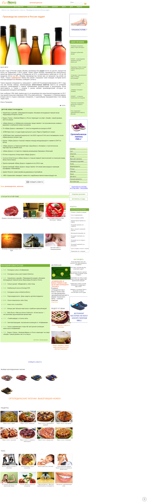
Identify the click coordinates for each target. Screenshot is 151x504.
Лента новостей (18, 6)
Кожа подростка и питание (45, 466)
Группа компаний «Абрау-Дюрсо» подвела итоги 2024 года (23, 163)
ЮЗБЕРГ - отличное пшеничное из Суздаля (78, 97)
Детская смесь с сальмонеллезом (55, 248)
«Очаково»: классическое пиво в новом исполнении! (78, 76)
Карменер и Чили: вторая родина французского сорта (78, 68)
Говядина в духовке (77, 161)
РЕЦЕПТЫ (73, 206)
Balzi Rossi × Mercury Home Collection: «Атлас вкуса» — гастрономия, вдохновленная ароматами (24, 313)
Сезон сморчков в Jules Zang (15, 300)
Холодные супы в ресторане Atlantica (18, 274)
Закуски (72, 171)
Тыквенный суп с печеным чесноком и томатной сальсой (79, 252)
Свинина (83, 209)
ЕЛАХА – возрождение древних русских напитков (78, 60)
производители (10, 186)
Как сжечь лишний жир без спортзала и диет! (78, 268)
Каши (72, 174)
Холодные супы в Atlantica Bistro (16, 292)
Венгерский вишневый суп (78, 233)
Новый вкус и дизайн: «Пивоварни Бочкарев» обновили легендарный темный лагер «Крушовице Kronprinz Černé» (31, 113)
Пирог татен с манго (9, 423)
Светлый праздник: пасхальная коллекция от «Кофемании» (25, 322)
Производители (32, 6)
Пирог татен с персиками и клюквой (46, 424)
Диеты (64, 6)
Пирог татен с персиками (64, 423)
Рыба (72, 164)
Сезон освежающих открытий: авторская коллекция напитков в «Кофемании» (23, 327)
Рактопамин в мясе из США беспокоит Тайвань (55, 219)
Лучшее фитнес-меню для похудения (27, 485)
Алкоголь (22, 10)
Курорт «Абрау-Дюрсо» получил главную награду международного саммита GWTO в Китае (32, 141)
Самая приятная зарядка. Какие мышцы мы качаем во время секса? (64, 468)
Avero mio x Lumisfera (12, 304)
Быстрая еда (74, 181)
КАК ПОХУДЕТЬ (78, 259)
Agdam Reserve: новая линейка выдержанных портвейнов (22, 172)
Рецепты (79, 6)
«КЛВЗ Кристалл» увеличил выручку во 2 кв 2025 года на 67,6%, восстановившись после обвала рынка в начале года (33, 136)
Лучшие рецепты (76, 179)
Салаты (72, 149)
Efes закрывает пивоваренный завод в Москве (78, 112)
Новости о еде (5, 10)
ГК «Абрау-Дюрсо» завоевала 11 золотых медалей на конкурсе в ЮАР (27, 128)
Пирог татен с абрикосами (45, 440)
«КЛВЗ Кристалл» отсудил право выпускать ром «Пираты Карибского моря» (29, 132)
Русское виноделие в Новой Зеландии (77, 84)
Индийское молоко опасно (33, 248)
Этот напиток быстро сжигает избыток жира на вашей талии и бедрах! (78, 273)
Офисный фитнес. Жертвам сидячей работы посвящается (45, 485)
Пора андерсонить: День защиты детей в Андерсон (23, 296)
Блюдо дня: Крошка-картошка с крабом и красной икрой (24, 308)
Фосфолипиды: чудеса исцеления (27, 467)
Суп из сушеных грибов (77, 218)
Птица (72, 169)
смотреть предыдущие (40, 340)
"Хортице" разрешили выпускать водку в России (77, 104)
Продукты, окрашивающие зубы (64, 485)
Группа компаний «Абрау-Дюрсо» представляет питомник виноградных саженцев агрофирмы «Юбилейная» (31, 167)
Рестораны (44, 6)
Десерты (73, 176)
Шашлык (73, 154)
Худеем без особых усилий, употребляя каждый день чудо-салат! (78, 285)
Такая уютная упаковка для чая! (33, 218)
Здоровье (55, 6)
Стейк (72, 156)
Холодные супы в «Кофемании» (16, 270)
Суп (71, 151)
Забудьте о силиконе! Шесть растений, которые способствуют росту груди (78, 291)
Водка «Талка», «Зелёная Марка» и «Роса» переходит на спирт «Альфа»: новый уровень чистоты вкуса (32, 119)
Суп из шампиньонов (76, 215)
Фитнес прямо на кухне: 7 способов (9, 467)
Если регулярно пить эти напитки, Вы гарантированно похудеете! (78, 263)
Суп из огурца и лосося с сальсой (80, 248)
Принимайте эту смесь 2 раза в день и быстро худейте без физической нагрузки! (78, 279)
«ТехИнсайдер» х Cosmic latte (15, 318)
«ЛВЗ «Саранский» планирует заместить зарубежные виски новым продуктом (30, 175)
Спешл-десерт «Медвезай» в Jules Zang (19, 284)
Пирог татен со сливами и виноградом (27, 440)
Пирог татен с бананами (64, 440)
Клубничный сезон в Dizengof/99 (16, 288)
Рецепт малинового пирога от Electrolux (61, 326)
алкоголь (20, 186)
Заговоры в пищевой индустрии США (11, 249)
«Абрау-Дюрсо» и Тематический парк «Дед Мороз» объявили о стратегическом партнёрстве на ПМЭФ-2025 (30, 146)
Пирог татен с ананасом (27, 423)
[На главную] (8, 5)
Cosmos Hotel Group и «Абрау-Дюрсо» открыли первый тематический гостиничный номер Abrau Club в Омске (34, 159)
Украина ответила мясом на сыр (11, 218)
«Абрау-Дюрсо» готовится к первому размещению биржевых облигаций (28, 151)
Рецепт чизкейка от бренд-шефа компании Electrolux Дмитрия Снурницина (61, 347)
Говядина (77, 209)
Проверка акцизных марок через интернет (78, 46)
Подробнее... (55, 302)
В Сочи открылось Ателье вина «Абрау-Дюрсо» (19, 154)
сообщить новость (35, 362)
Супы (72, 209)
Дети (71, 6)
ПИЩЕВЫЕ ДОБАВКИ (78, 194)
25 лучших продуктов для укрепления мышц (9, 485)
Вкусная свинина (76, 159)
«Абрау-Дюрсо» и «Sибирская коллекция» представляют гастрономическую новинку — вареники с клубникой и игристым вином (33, 124)
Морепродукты (75, 166)
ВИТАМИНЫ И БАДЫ (78, 199)
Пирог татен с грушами (9, 440)
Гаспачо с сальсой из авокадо (78, 212)
